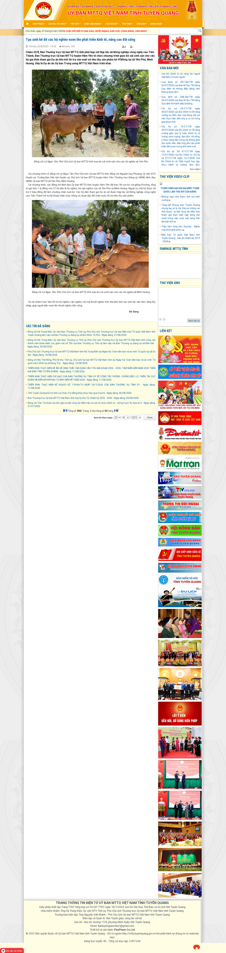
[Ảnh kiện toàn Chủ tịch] (180, 805)
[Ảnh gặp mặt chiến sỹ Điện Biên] (180, 623)
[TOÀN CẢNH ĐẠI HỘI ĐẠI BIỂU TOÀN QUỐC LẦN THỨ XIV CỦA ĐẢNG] (161, 183)
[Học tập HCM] (180, 349)
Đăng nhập (156, 24)
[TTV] (180, 492)
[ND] (180, 530)
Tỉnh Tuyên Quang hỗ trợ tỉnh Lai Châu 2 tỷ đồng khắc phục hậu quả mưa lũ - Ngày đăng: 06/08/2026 (80, 393)
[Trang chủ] (27, 24)
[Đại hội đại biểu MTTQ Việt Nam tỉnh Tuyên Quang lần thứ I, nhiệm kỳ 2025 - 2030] (180, 652)
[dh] (180, 713)
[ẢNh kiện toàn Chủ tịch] (180, 774)
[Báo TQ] (180, 477)
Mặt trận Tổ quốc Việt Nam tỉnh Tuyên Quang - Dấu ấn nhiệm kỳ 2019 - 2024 (180, 238)
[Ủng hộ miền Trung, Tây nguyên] (180, 683)
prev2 (160, 319)
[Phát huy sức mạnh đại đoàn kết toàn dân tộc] (180, 742)
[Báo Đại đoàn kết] (180, 433)
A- (132, 47)
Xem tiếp (195, 169)
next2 (164, 319)
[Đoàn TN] (180, 517)
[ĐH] (180, 371)
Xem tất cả (194, 320)
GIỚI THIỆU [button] (38, 24)
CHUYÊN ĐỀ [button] (111, 24)
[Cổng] (180, 448)
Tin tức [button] (75, 24)
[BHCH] (180, 579)
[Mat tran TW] (180, 418)
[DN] (180, 505)
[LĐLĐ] (180, 542)
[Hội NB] (180, 567)
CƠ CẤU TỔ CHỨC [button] (57, 24)
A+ (124, 47)
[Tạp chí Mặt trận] (180, 463)
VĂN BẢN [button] (140, 24)
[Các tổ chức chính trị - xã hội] (180, 833)
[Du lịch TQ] (180, 597)
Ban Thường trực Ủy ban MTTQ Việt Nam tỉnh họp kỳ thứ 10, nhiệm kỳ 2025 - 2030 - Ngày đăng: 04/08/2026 (83, 398)
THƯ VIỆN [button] (126, 24)
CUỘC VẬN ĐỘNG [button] (92, 24)
